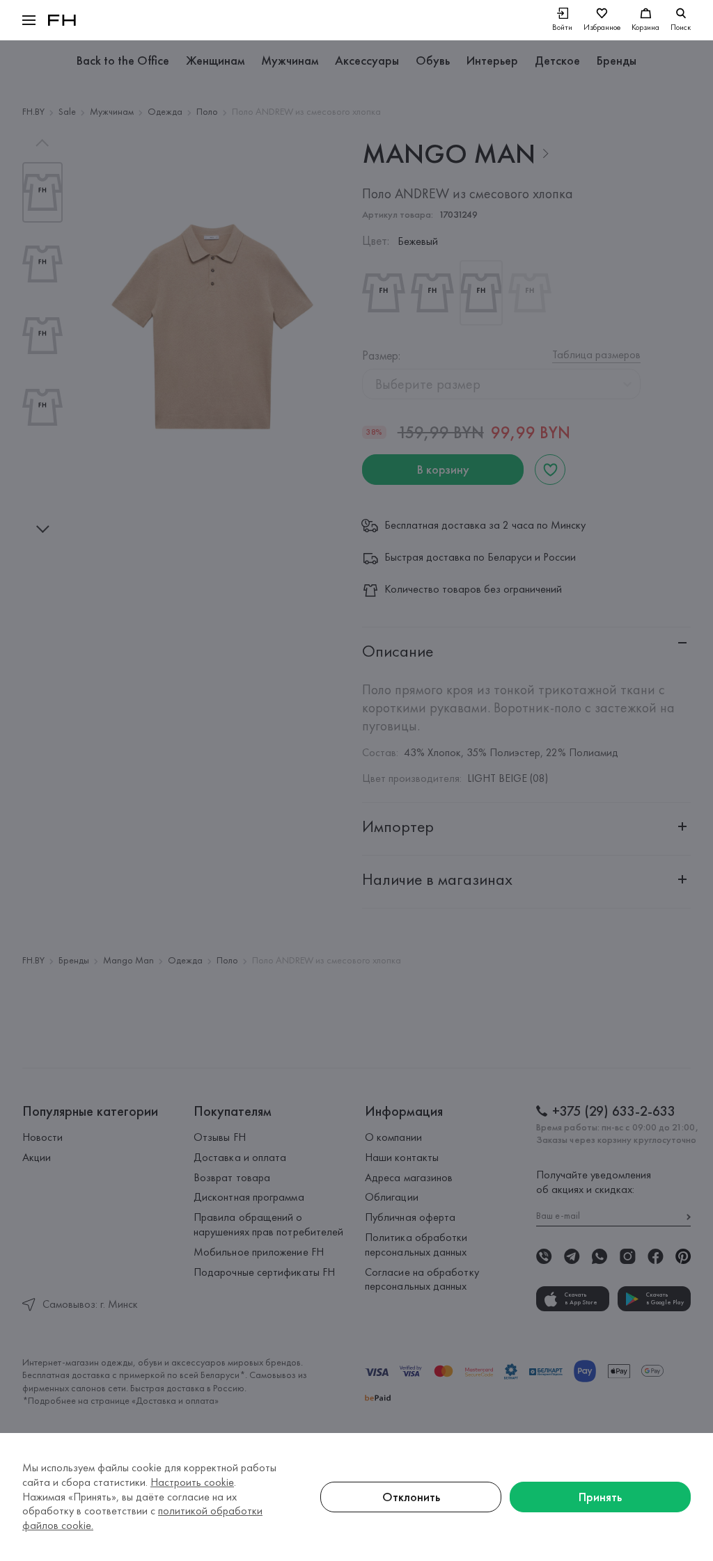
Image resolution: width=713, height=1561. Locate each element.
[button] (29, 20)
